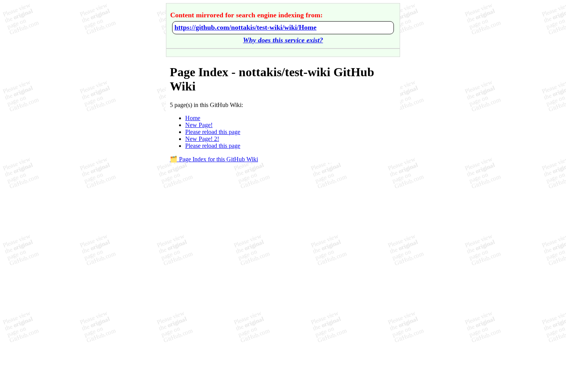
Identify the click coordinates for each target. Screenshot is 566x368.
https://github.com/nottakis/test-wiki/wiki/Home (245, 27)
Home (192, 118)
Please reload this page (212, 132)
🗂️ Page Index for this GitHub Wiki (214, 159)
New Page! (199, 125)
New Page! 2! (202, 138)
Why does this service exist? (283, 40)
